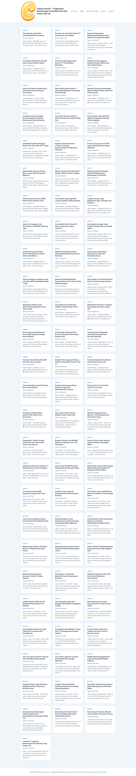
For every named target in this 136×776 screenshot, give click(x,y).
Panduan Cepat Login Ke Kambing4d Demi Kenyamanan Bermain (66, 493)
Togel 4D (111, 11)
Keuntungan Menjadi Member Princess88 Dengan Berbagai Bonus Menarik (34, 334)
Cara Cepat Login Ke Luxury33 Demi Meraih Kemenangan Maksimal (66, 659)
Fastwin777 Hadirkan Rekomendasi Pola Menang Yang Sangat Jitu (35, 743)
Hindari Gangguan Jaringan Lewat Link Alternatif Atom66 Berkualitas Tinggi (36, 281)
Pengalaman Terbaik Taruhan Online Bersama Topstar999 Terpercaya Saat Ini (33, 442)
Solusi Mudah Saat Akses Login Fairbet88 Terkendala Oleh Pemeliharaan (34, 631)
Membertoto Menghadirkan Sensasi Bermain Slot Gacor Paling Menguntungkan (68, 281)
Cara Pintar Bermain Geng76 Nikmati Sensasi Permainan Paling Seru (68, 118)
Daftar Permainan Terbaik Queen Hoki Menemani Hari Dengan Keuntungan (35, 91)
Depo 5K (103, 11)
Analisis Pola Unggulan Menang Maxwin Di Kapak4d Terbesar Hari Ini (67, 362)
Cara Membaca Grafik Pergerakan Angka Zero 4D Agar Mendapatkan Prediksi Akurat (100, 521)
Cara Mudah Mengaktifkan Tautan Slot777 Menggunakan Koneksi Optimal (68, 631)
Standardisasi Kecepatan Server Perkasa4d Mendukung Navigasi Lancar (67, 549)
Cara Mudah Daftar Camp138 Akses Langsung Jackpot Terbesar (66, 226)
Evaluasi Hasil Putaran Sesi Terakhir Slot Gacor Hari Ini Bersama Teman (97, 631)
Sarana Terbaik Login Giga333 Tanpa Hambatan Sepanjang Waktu (98, 442)
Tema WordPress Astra (100, 772)
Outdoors (57, 30)
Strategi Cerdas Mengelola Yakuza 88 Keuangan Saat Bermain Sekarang (97, 334)
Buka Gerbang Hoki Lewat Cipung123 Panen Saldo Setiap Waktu (99, 604)
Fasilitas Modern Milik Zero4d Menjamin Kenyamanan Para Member (34, 604)
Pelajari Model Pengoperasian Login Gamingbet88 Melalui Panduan (98, 659)
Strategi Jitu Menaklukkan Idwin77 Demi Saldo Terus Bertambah (32, 415)
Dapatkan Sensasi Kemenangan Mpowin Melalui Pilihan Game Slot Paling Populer (100, 91)
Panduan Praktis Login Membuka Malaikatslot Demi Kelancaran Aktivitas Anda (35, 686)
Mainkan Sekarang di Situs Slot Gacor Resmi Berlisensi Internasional (99, 576)
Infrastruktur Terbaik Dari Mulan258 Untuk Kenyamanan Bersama (66, 576)
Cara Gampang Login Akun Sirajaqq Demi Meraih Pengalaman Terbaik (68, 604)
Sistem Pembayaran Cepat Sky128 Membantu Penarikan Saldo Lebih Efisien (34, 254)
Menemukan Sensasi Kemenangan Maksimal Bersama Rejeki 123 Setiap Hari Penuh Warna (100, 468)
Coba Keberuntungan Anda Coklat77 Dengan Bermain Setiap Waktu (99, 226)
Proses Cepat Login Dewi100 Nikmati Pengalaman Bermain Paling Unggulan (98, 118)
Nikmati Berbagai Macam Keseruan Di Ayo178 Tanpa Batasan (33, 576)
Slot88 (82, 11)
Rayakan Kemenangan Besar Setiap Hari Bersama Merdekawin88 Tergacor (65, 387)
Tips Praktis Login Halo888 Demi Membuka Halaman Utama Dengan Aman (100, 493)
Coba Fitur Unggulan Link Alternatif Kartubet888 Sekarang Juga (35, 226)
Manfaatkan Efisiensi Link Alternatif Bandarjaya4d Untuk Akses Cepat (34, 307)
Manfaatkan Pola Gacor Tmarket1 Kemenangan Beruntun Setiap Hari (99, 307)
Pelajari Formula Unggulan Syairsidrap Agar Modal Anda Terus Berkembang (98, 63)
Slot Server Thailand (92, 11)
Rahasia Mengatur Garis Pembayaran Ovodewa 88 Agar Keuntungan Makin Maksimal (67, 521)
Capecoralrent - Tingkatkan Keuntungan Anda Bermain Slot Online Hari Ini (52, 11)
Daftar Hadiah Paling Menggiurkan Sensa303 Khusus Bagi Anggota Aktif (100, 549)
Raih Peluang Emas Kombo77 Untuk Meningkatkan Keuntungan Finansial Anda (67, 91)
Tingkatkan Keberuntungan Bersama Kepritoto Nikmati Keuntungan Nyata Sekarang (33, 118)
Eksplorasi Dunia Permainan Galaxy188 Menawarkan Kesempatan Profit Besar (97, 173)
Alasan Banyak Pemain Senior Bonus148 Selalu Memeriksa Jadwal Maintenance (66, 714)
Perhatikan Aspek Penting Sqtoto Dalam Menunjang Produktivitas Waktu (99, 686)
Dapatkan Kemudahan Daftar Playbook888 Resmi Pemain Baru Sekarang (67, 254)
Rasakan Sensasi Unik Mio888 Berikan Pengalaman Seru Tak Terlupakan (66, 442)
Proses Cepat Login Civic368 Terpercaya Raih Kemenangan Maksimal (98, 146)
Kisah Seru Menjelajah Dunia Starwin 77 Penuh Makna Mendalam (65, 63)
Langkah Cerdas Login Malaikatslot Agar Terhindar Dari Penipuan (99, 201)
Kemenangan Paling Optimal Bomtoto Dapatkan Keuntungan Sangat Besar (67, 334)
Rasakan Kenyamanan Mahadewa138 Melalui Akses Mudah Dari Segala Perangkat (98, 35)
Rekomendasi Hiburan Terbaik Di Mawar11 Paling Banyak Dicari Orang (35, 549)
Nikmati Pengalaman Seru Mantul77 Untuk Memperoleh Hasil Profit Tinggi (98, 415)
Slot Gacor (74, 11)
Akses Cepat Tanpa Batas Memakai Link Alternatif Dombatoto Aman (97, 254)
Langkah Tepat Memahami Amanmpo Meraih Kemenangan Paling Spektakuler (67, 686)
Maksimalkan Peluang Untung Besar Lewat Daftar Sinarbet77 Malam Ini (34, 173)
